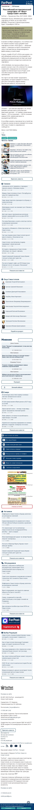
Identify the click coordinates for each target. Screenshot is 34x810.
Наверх (29, 802)
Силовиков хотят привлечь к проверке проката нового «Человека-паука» (15, 187)
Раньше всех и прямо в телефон (16, 454)
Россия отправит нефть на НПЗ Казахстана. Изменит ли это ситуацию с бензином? (16, 264)
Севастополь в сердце (13, 449)
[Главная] (7, 2)
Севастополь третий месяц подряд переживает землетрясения (13, 243)
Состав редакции (6, 740)
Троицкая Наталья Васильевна (15, 321)
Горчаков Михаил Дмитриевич (15, 326)
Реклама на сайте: (6, 788)
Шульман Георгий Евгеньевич (15, 282)
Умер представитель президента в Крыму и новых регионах (16, 201)
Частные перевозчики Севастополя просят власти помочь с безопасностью (16, 236)
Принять (23, 808)
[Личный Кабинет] (27, 2)
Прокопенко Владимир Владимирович (18, 301)
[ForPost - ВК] (11, 746)
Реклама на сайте (6, 694)
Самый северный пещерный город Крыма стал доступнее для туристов (15, 257)
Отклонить (8, 808)
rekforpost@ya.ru (6, 796)
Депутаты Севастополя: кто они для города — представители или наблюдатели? (16, 356)
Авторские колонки (7, 735)
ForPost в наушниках (13, 467)
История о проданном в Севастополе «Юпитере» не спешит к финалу (14, 250)
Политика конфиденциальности (14, 806)
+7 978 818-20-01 (6, 793)
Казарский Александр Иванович (16, 316)
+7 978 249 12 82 (6, 710)
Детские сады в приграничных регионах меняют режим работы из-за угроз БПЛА (15, 215)
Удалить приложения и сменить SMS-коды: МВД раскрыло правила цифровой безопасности (20, 166)
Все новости (5, 733)
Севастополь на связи (11, 435)
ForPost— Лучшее (18, 750)
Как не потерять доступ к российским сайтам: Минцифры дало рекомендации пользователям (21, 156)
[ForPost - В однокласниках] (20, 746)
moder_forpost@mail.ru (12, 707)
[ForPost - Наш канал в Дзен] (23, 746)
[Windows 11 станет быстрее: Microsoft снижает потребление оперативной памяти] (5, 145)
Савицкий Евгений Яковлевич (15, 311)
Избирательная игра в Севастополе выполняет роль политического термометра (16, 375)
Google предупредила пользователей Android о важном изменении (21, 161)
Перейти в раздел (17, 331)
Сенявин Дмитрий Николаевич (16, 292)
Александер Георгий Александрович (17, 306)
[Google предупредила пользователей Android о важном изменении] (5, 161)
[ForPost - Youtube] (16, 746)
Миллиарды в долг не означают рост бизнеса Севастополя (16, 208)
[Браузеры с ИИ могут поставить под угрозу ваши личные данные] (5, 150)
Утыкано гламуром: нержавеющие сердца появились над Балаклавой (15, 365)
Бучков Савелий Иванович (14, 287)
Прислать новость (17, 179)
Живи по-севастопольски (14, 463)
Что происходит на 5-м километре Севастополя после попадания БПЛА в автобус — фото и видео (14, 530)
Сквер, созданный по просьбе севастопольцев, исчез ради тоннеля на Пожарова (15, 599)
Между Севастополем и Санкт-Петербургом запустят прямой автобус (16, 194)
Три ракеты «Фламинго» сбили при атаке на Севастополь (16, 229)
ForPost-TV (4, 737)
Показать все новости (17, 271)
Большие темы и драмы (13, 458)
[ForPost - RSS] (7, 746)
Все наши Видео (11, 440)
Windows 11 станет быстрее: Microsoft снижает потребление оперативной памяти (21, 145)
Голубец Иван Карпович (13, 296)
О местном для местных (14, 444)
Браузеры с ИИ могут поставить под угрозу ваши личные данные (20, 150)
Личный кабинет (17, 387)
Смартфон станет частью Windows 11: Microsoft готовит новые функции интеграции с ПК (21, 172)
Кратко (3, 738)
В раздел (17, 382)
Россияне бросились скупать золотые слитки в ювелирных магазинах (16, 222)
